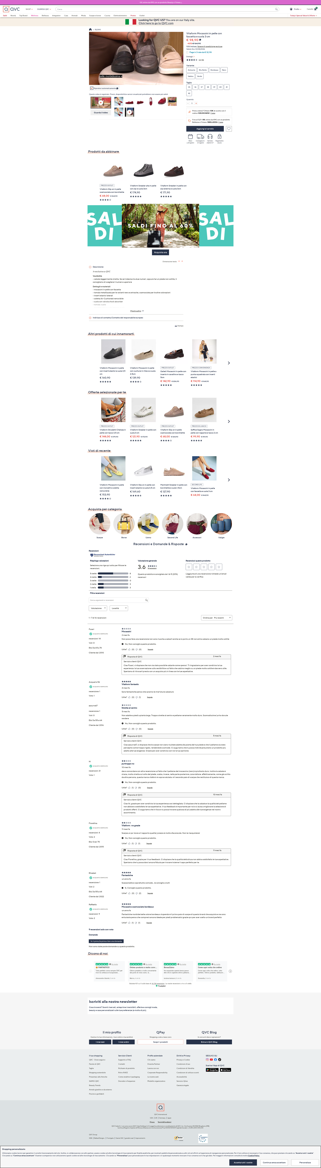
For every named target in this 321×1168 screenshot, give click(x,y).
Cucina (107, 15)
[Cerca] (276, 9)
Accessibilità (182, 1077)
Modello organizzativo (156, 1081)
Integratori (56, 15)
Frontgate (110, 1138)
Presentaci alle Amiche (98, 1077)
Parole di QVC (94, 1064)
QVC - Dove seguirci (97, 1060)
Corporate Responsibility (157, 1072)
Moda (83, 15)
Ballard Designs (99, 1138)
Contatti (121, 1064)
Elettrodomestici (120, 15)
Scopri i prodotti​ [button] (160, 1042)
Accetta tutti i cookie (243, 1162)
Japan (169, 1118)
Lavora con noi (153, 1068)
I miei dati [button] (100, 1042)
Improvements (140, 1138)
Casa (66, 15)
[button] (291, 9)
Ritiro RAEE (123, 1072)
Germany (162, 1118)
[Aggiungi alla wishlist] (229, 129)
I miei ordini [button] (123, 1042)
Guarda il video (101, 112)
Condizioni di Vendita (185, 1068)
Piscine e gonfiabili (96, 1094)
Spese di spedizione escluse (209, 46)
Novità (13, 15)
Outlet (142, 15)
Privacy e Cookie (183, 1060)
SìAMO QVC (94, 1081)
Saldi (5, 15)
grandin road (129, 1138)
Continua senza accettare (274, 1162)
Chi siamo (151, 1060)
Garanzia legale (183, 1085)
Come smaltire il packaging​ (129, 1077)
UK (156, 1118)
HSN (90, 1138)
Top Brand (23, 15)
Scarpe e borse (95, 15)
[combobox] (165, 9)
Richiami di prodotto (126, 1068)
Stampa (180, 326)
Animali (74, 15)
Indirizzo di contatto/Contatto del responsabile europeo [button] (118, 317)
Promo (133, 15)
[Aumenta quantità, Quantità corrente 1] (196, 103)
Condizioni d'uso (183, 1064)
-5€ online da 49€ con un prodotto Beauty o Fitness (160, 2)
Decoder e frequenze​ (126, 1081)
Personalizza (305, 1162)
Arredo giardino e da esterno (100, 1089)
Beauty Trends (94, 1085)
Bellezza (45, 15)
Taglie (91, 1068)
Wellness (34, 15)
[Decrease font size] (182, 261)
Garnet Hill (119, 1138)
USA (151, 1118)
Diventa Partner (153, 1064)
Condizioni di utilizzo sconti (188, 1072)
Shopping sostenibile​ (97, 1072)
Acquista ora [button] (160, 252)
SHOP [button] (28, 9)
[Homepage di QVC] (90, 29)
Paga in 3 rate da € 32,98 (200, 52)
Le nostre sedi (153, 1077)
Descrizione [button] (98, 267)
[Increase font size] (179, 261)
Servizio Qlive (182, 1081)
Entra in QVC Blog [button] (209, 1042)
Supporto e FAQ (124, 1060)
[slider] (136, 79)
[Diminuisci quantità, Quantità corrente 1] (187, 103)
